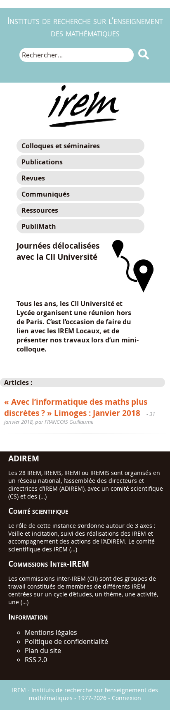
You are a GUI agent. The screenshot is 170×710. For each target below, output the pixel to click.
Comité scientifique (38, 510)
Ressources (39, 210)
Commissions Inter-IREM (48, 563)
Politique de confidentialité (66, 641)
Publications (42, 161)
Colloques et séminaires (60, 145)
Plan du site (43, 650)
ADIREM (23, 458)
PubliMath (38, 226)
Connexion (126, 698)
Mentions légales (51, 632)
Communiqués (45, 194)
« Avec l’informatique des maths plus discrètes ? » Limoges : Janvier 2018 (75, 407)
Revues (33, 178)
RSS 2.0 (36, 659)
